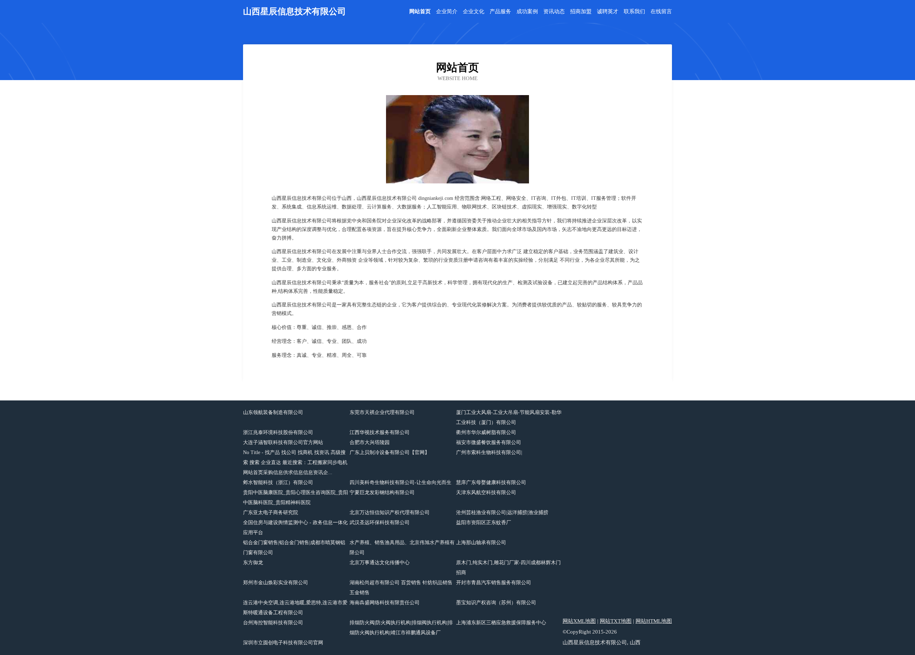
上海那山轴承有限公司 (481, 542)
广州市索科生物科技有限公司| (489, 452)
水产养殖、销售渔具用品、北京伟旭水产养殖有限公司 (402, 547)
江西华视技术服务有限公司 (380, 432)
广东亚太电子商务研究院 (270, 512)
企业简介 (447, 11)
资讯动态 (554, 11)
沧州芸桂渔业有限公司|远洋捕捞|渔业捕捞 (502, 512)
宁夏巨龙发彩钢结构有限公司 (382, 492)
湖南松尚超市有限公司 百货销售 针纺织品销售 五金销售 (401, 587)
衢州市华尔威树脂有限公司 (486, 432)
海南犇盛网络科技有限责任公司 (385, 602)
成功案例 (527, 11)
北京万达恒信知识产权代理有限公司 (390, 512)
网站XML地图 (579, 621)
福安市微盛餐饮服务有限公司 (488, 442)
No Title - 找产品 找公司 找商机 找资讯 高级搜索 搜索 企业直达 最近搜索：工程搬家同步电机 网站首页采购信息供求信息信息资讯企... (295, 462)
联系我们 (634, 11)
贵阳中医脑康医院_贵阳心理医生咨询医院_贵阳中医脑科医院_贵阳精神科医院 (295, 497)
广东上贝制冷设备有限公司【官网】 (390, 452)
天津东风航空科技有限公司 (486, 492)
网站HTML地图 (653, 621)
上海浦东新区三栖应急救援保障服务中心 (501, 622)
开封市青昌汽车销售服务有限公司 (493, 582)
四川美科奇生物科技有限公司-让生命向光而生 (400, 482)
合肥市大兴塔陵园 (370, 442)
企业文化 (473, 11)
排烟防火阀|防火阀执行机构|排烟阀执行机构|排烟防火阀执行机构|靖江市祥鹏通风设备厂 (401, 627)
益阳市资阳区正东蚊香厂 (483, 522)
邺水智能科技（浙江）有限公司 (278, 482)
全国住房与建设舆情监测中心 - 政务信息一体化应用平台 (295, 527)
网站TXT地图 (616, 621)
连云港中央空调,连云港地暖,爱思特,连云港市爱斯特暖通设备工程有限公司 (295, 607)
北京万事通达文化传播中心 (380, 562)
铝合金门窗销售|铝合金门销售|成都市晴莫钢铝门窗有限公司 (294, 547)
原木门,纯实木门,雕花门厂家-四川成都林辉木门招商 (508, 567)
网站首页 (420, 11)
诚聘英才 (607, 11)
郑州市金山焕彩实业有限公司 (275, 582)
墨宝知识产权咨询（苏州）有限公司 (496, 602)
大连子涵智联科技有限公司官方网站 (283, 442)
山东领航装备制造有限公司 (273, 412)
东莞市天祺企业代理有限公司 (382, 412)
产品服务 (500, 11)
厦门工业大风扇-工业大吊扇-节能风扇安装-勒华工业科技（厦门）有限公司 (509, 417)
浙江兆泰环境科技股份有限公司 (278, 432)
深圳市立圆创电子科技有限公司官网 (283, 642)
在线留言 (661, 11)
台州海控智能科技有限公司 (273, 622)
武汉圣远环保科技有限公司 (380, 522)
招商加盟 (581, 11)
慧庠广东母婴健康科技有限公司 (491, 482)
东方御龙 (253, 562)
